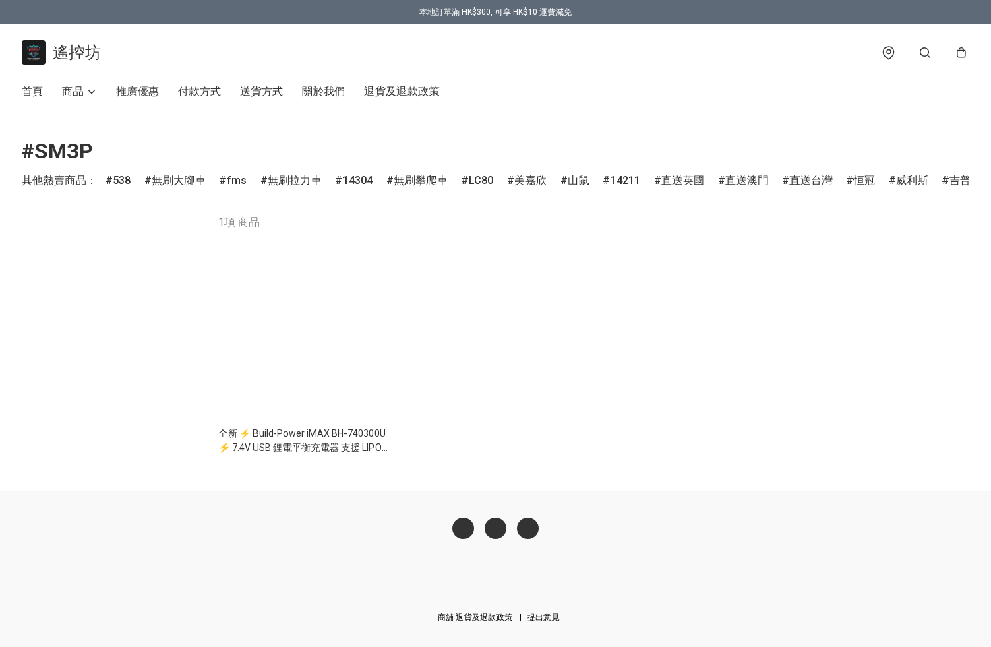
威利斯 (912, 180)
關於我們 (323, 91)
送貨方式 (261, 91)
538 (122, 180)
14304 (357, 180)
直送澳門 (747, 180)
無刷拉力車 (295, 180)
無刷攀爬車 (421, 180)
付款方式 (199, 91)
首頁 (32, 91)
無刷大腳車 (179, 180)
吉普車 (965, 180)
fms (237, 180)
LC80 (481, 180)
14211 (625, 180)
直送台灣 (811, 180)
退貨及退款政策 (402, 91)
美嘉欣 (530, 180)
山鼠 (578, 180)
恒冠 (864, 180)
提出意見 (543, 617)
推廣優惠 (137, 91)
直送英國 (682, 180)
